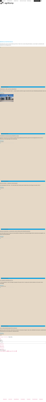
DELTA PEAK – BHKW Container (8, 183)
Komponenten (9, 0)
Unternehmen (36, 0)
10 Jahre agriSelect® (6, 280)
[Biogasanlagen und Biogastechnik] (1, 1)
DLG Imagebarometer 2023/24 (8, 328)
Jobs (32, 0)
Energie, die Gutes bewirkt (8, 89)
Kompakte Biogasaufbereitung (9, 135)
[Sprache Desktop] (41, 1)
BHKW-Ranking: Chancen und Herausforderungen (15, 231)
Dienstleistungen (23, 0)
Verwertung (16, 0)
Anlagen (3, 0)
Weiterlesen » (2, 92)
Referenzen (29, 0)
